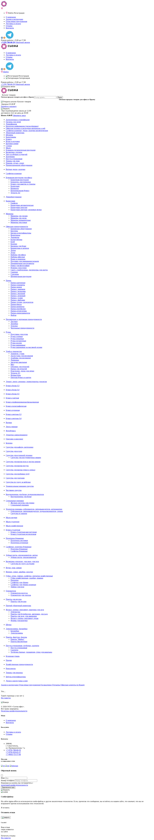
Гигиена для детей (13, 122)
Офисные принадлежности (17, 226)
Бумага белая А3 (12, 386)
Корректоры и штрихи (20, 248)
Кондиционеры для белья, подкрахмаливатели (25, 494)
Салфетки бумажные (19, 551)
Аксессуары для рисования (22, 356)
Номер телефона (7, 780)
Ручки (8, 332)
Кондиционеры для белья (21, 497)
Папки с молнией (18, 293)
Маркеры (9, 214)
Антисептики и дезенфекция (17, 120)
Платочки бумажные (19, 549)
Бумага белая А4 (12, 390)
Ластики (14, 321)
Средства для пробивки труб (17, 474)
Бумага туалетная (13, 530)
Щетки (8, 625)
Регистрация (19, 13)
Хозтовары (10, 157)
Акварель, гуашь (17, 354)
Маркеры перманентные (21, 220)
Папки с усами (17, 298)
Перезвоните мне (8, 787)
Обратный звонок (22, 42)
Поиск (60, 97)
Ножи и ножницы (18, 259)
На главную (6, 698)
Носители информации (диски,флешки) (22, 126)
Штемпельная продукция (21, 276)
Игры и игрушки (13, 141)
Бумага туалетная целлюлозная (23, 534)
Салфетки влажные (14, 173)
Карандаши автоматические (22, 205)
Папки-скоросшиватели (20, 313)
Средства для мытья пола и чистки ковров (23, 462)
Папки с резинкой (18, 296)
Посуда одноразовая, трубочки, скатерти (22, 646)
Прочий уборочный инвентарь (18, 606)
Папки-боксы (16, 304)
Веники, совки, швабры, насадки (19, 572)
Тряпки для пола (17, 587)
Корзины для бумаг (18, 246)
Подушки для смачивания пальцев (25, 261)
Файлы (13, 315)
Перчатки (15, 580)
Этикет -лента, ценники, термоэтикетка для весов (26, 382)
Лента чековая (11, 427)
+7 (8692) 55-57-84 (13, 754)
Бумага (9, 139)
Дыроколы (15, 237)
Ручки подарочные (18, 341)
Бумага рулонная (13, 410)
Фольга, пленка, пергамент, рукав (24, 618)
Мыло (8, 148)
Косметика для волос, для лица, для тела (22, 561)
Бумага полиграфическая (16, 406)
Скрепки (14, 272)
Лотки (13, 250)
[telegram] (9, 38)
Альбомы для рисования (21, 358)
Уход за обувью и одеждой (16, 154)
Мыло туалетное (12, 522)
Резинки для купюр (19, 268)
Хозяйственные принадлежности (19, 664)
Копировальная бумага (20, 191)
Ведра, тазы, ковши (14, 568)
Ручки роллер (16, 343)
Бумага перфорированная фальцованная (22, 402)
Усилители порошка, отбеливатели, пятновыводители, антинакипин (34, 509)
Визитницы (15, 235)
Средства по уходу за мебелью (18, 482)
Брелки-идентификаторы (21, 233)
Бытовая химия (12, 144)
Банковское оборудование (21, 229)
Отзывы (9, 26)
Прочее (9, 660)
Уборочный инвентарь (15, 133)
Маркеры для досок (19, 218)
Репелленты (11, 668)
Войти (11, 13)
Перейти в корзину (9, 106)
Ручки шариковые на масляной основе (26, 347)
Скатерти (14, 650)
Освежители (11, 591)
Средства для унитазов (15, 478)
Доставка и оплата (13, 24)
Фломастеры (16, 375)
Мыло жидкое (11, 518)
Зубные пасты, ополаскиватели (23, 557)
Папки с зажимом (18, 289)
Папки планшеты (18, 285)
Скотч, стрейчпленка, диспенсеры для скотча (29, 270)
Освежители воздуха (19, 593)
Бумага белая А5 (12, 394)
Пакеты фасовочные (19, 641)
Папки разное (16, 287)
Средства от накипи (19, 513)
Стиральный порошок (20, 505)
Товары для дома (13, 161)
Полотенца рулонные (19, 543)
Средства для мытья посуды (17, 466)
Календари (15, 186)
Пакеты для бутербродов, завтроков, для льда (29, 614)
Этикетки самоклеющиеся (16, 435)
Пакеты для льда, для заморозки (24, 616)
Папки (8, 280)
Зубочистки (15, 612)
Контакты (10, 28)
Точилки (14, 326)
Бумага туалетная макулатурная (24, 532)
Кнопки (14, 244)
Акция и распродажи (14, 19)
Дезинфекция (11, 124)
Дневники (15, 360)
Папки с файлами (18, 300)
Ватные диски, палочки (15, 169)
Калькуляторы (16, 239)
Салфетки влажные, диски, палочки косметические (27, 130)
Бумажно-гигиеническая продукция (20, 150)
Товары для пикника (14, 673)
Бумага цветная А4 (13, 418)
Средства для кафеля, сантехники (19, 447)
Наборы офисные (18, 257)
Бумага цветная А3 (13, 414)
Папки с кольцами (18, 291)
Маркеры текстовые (19, 222)
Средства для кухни (14, 451)
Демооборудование (14, 197)
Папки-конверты (17, 307)
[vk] (2, 38)
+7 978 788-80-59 (8, 84)
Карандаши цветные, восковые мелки (26, 210)
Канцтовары (11, 137)
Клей (13, 242)
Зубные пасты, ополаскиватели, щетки (22, 555)
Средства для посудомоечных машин (26, 457)
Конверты (15, 188)
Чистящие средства (14, 490)
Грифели (14, 203)
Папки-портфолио (18, 309)
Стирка (9, 146)
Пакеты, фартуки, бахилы (16, 637)
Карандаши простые (19, 207)
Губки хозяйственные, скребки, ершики (27, 578)
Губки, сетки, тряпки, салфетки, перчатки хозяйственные (29, 576)
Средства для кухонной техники (19, 455)
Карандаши (10, 201)
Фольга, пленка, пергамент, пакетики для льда (25, 610)
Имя (2, 778)
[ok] (4, 38)
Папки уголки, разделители (22, 302)
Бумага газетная (12, 398)
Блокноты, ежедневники (21, 182)
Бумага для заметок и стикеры (23, 184)
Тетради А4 (15, 193)
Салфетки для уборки (19, 582)
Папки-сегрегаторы (19, 311)
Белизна (9, 443)
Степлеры (15, 274)
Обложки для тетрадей (20, 367)
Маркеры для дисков (19, 216)
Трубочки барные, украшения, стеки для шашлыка (31, 652)
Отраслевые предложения (16, 21)
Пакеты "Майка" (17, 639)
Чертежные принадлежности (22, 328)
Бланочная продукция (20, 180)
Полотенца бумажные (15, 538)
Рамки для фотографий (20, 266)
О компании (11, 17)
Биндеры (14, 231)
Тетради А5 (15, 373)
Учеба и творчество (14, 351)
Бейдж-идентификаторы (16, 677)
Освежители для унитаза (21, 595)
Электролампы (17, 633)
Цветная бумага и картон (21, 377)
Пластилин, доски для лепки (22, 371)
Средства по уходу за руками (22, 564)
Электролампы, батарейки (16, 629)
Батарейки (15, 631)
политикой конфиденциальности (14, 785)
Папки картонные (18, 283)
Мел (12, 364)
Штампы (9, 135)
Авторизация (24, 78)
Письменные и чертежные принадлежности (24, 319)
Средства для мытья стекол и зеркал (20, 470)
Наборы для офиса (18, 255)
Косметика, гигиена (14, 152)
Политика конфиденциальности (14, 711)
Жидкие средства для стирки (22, 503)
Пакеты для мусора (14, 599)
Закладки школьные (19, 362)
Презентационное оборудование (19, 165)
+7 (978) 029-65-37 (13, 752)
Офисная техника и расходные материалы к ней (25, 128)
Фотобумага (11, 431)
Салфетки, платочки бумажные (18, 547)
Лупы (13, 253)
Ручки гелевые (17, 336)
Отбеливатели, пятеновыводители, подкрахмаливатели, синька (37, 511)
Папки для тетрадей (19, 369)
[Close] (2, 775)
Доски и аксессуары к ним (17, 681)
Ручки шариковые (18, 345)
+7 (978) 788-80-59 (13, 750)
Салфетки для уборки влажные (23, 585)
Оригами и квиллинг (14, 439)
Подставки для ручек (19, 334)
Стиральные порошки (15, 501)
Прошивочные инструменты (22, 263)
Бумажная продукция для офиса (19, 178)
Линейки (14, 324)
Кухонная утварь (12, 656)
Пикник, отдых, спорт (15, 163)
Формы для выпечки (19, 620)
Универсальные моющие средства (20, 486)
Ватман (9, 423)
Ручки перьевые (17, 339)
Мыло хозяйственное (14, 526)
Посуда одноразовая (14, 159)
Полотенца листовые (19, 540)
